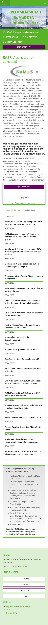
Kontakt (23, 566)
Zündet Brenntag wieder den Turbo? (20, 349)
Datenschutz (11, 613)
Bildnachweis (25, 606)
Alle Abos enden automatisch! (24, 203)
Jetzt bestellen (24, 47)
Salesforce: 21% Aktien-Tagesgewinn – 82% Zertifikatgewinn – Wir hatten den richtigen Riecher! (23, 252)
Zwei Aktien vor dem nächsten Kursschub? (23, 417)
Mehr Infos (24, 198)
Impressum (11, 606)
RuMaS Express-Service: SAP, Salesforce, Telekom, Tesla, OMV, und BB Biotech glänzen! (22, 237)
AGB (8, 609)
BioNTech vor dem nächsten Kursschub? (22, 359)
